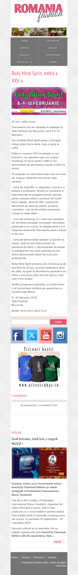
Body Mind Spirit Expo (33, 310)
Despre (26, 557)
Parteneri (39, 557)
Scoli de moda (53, 55)
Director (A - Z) (24, 62)
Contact (53, 62)
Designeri (25, 55)
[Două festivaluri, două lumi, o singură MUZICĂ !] (39, 477)
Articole (53, 48)
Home (25, 41)
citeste (57, 542)
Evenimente (53, 41)
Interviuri (24, 48)
